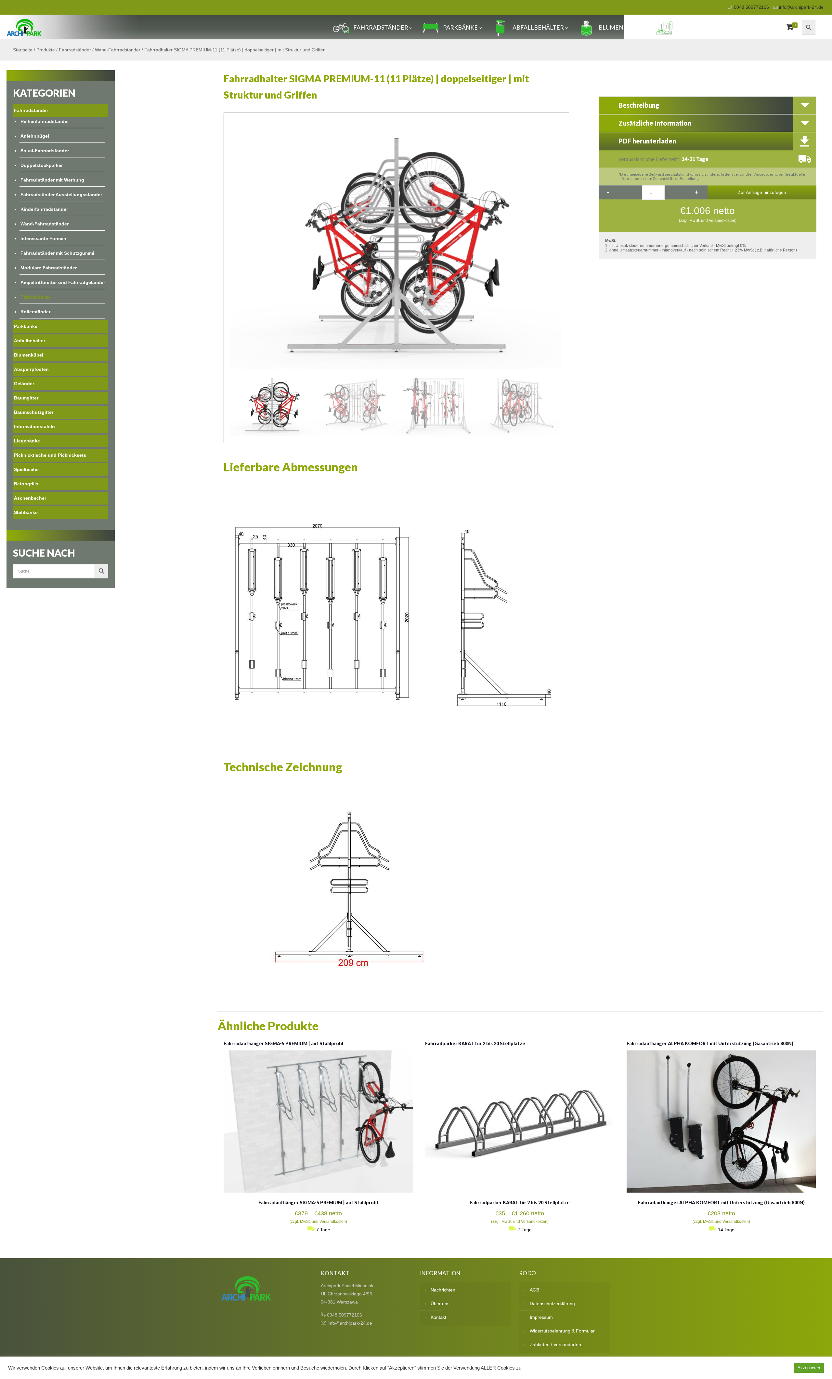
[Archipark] (24, 27)
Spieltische (26, 469)
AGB (534, 1289)
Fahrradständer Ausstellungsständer (61, 194)
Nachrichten (443, 1289)
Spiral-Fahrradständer (44, 150)
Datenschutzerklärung (552, 1303)
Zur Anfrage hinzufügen (762, 192)
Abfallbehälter (538, 27)
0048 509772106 (751, 7)
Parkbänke (460, 27)
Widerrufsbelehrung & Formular (562, 1330)
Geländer (24, 383)
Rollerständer (35, 311)
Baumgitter (26, 397)
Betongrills (26, 483)
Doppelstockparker (41, 165)
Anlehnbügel (34, 136)
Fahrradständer (380, 27)
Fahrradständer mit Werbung (52, 180)
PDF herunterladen (647, 141)
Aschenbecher (30, 498)
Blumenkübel (620, 27)
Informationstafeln (34, 426)
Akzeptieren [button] (809, 1367)
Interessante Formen (43, 238)
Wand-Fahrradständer (117, 49)
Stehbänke (26, 512)
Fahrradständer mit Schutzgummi (57, 253)
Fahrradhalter (35, 297)
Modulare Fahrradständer (48, 267)
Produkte (45, 49)
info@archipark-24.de (801, 7)
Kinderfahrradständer (44, 209)
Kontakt (438, 1317)
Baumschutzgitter (33, 412)
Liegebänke (27, 440)
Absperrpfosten (31, 369)
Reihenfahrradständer (44, 121)
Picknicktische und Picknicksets (50, 455)
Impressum (541, 1317)
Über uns (440, 1303)
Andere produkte (705, 27)
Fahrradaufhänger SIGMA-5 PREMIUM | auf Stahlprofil (283, 1043)
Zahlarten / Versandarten (555, 1344)
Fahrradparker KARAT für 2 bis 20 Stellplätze (475, 1043)
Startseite (22, 49)
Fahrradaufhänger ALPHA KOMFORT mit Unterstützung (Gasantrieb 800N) (710, 1043)
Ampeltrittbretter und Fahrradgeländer (62, 282)
